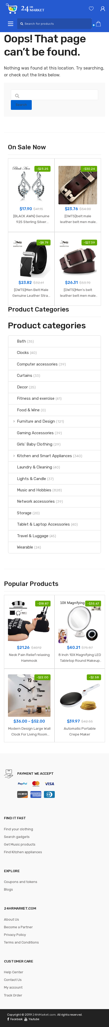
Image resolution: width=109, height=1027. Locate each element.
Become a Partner (18, 927)
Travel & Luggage (32, 536)
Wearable (25, 547)
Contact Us (13, 980)
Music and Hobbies (34, 490)
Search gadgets (17, 837)
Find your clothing (18, 829)
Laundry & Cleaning (34, 467)
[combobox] (54, 23)
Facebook (16, 1019)
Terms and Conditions (21, 942)
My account (13, 987)
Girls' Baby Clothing (34, 444)
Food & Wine (28, 410)
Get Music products (19, 844)
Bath (21, 341)
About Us (11, 919)
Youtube (34, 1019)
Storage (24, 513)
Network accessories (36, 501)
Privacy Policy (15, 935)
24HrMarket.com (44, 1014)
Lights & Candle (31, 478)
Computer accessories (37, 364)
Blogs (8, 889)
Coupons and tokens (20, 882)
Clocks (23, 352)
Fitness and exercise (35, 398)
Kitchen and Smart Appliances (44, 455)
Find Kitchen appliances (23, 852)
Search (21, 105)
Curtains (24, 375)
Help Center (13, 972)
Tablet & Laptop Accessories (43, 524)
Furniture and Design (36, 421)
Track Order (13, 995)
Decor (22, 387)
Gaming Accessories (35, 433)
